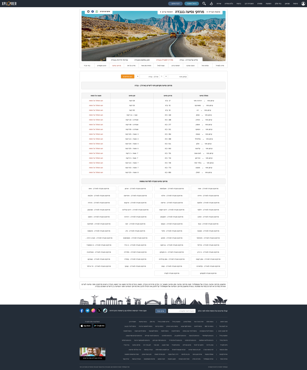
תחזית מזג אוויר (146, 66)
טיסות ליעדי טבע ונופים (190, 331)
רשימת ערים (176, 66)
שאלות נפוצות (209, 354)
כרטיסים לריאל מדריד (175, 340)
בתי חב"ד (87, 66)
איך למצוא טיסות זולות (162, 350)
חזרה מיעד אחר (199, 322)
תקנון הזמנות (172, 359)
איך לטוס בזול (223, 326)
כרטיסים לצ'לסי (126, 340)
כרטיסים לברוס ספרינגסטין (134, 336)
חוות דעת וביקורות (184, 359)
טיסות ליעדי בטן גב (130, 326)
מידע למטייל (220, 66)
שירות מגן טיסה (197, 354)
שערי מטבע (165, 345)
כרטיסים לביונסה (194, 336)
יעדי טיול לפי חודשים (135, 350)
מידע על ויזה (131, 66)
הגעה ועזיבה (190, 66)
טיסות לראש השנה (140, 331)
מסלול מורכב (187, 322)
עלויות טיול (205, 66)
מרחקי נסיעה (116, 66)
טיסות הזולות (132, 311)
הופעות (268, 4)
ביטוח (239, 4)
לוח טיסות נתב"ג (208, 350)
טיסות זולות (210, 311)
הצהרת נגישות (136, 359)
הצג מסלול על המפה (96, 101)
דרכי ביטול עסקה (173, 354)
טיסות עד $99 (209, 326)
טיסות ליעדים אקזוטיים (206, 331)
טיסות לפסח (164, 331)
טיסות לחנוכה (175, 331)
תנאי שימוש (161, 359)
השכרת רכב (249, 4)
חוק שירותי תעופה (159, 354)
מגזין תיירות (210, 345)
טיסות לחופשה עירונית (145, 326)
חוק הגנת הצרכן (146, 354)
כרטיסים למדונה (167, 336)
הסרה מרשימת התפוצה (132, 354)
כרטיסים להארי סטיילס (152, 336)
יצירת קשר (126, 359)
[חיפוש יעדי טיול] (204, 3)
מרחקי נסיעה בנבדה (189, 12)
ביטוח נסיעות (143, 322)
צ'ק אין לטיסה (185, 354)
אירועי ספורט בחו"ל (163, 322)
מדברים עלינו (196, 359)
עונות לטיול (161, 66)
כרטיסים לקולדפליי (207, 336)
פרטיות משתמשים (149, 359)
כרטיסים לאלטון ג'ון (180, 336)
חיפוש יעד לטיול (199, 345)
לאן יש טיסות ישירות (195, 350)
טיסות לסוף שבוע (186, 326)
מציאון (287, 4)
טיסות (295, 4)
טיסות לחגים (198, 326)
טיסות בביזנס (159, 326)
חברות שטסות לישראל (179, 350)
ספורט (259, 4)
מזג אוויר (156, 345)
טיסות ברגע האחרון (172, 326)
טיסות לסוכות (128, 331)
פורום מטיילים (187, 345)
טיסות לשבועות (153, 331)
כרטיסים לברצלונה (190, 340)
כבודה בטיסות (148, 350)
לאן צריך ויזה (147, 345)
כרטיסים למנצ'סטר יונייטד (142, 340)
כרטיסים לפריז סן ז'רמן (159, 340)
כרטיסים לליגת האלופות (206, 340)
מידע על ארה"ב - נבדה (189, 60)
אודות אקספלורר (208, 359)
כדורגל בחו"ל (223, 340)
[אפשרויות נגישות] (211, 3)
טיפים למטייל (176, 345)
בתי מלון (278, 4)
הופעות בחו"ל (176, 322)
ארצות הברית (214, 12)
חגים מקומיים (101, 66)
